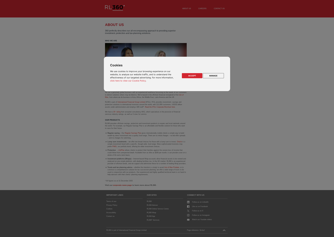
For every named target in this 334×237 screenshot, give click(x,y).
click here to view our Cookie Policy (128, 80)
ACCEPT (192, 76)
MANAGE (213, 76)
